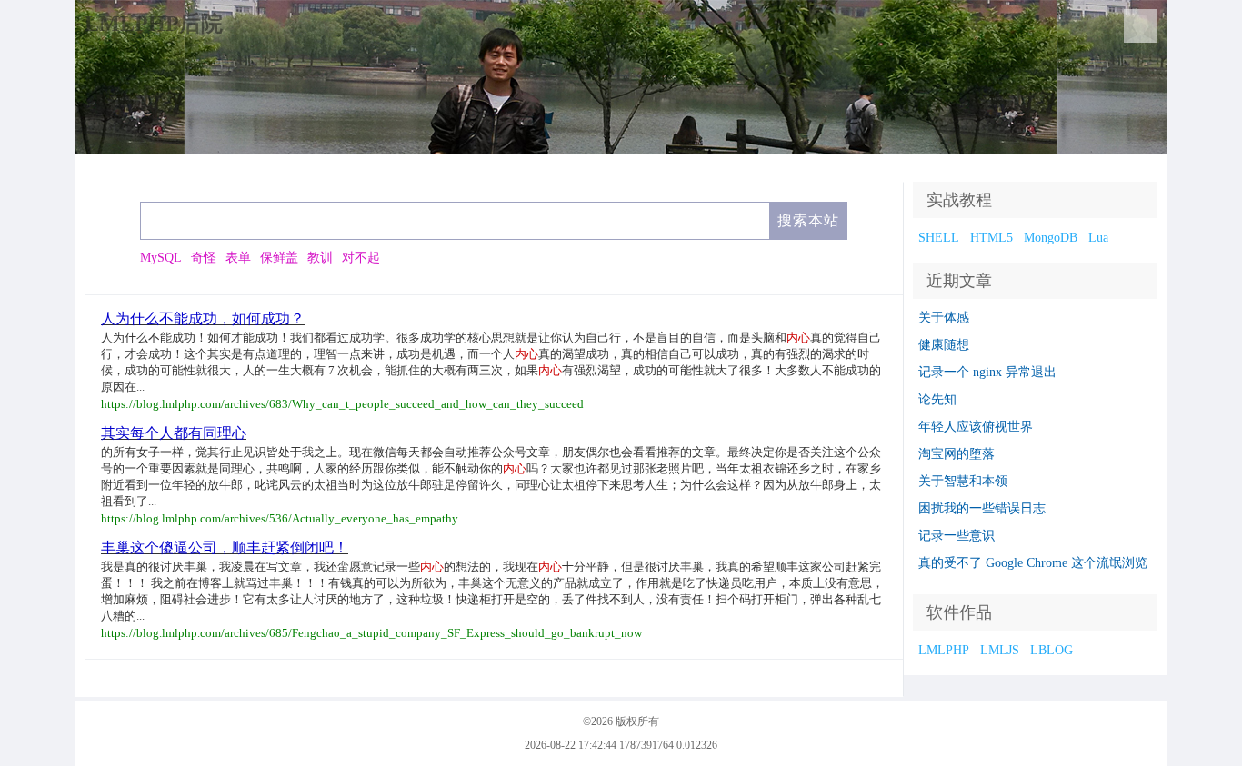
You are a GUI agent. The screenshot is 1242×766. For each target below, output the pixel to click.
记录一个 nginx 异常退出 (987, 372)
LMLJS (999, 650)
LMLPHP (943, 650)
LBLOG (1051, 650)
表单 (238, 257)
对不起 (361, 257)
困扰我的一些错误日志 (982, 508)
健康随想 (943, 345)
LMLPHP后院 (154, 23)
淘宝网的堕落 (956, 454)
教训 (320, 257)
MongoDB (1050, 237)
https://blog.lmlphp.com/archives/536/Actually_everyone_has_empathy (279, 518)
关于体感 (943, 317)
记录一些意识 (956, 535)
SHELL (938, 237)
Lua (1098, 237)
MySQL (161, 257)
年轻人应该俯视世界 (975, 426)
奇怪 (203, 257)
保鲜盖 (279, 257)
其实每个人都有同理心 (173, 433)
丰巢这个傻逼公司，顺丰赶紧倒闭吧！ (224, 547)
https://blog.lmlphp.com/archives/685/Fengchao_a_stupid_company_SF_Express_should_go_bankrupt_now (371, 633)
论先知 (937, 399)
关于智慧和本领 (962, 481)
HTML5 (991, 237)
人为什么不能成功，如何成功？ (203, 318)
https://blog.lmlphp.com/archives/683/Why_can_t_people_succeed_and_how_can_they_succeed (342, 404)
